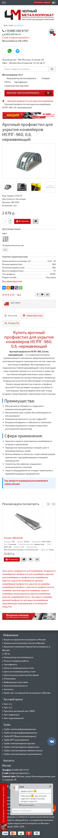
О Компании (10, 678)
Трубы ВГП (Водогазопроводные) (20, 736)
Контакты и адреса (42, 2)
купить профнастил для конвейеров (25, 571)
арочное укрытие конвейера (26, 590)
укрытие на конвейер (39, 584)
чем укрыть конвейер (41, 597)
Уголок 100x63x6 (13, 538)
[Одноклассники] (8, 288)
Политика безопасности (15, 685)
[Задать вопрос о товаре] (37, 295)
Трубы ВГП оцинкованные (16, 739)
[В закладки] (42, 295)
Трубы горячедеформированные (20, 729)
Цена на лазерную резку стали (19, 668)
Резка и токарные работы (16, 661)
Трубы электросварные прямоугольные (23, 750)
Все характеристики (12, 281)
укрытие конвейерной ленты (16, 597)
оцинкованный (25, 603)
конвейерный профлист (14, 587)
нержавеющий (9, 603)
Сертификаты (21, 82)
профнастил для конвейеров (30, 574)
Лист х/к (8, 707)
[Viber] (16, 288)
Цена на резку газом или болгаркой (21, 675)
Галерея (46, 78)
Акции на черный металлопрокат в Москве (25, 639)
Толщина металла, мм (13, 245)
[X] (12, 288)
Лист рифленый (11, 714)
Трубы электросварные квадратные (21, 747)
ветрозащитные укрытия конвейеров (32, 593)
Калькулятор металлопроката (21, 78)
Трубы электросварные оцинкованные (23, 754)
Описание (12, 315)
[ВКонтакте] (4, 288)
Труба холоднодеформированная (20, 732)
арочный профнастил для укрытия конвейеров (25, 600)
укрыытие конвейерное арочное (27, 580)
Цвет (4, 233)
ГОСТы (7, 82)
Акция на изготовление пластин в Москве (24, 643)
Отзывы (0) (13, 323)
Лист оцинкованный (13, 718)
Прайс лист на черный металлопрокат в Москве (27, 693)
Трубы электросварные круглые (19, 743)
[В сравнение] (47, 295)
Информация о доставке (16, 682)
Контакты (8, 689)
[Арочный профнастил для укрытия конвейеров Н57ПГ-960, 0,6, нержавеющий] (29, 161)
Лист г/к (8, 704)
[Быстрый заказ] (36, 221)
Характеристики (34, 315)
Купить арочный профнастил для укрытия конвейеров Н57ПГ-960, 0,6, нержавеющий (29, 339)
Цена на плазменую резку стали (19, 671)
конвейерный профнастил (15, 584)
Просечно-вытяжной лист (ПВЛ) (19, 711)
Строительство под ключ (16, 85)
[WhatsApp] (20, 288)
